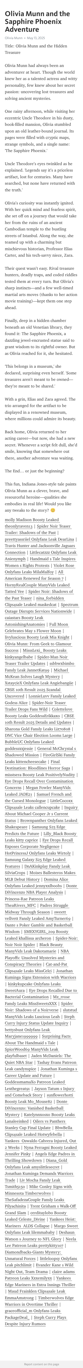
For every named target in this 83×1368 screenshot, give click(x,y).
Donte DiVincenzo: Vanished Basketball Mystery (36, 1108)
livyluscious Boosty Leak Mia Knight (37, 637)
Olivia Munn (14, 38)
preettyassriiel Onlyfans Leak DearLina (39, 539)
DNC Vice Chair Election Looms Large (38, 735)
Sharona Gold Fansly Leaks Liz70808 (37, 728)
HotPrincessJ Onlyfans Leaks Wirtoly (38, 853)
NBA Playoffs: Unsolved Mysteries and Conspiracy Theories (37, 958)
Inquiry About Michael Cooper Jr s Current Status (42, 814)
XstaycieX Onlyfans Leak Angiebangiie (39, 682)
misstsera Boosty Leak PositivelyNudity (40, 774)
